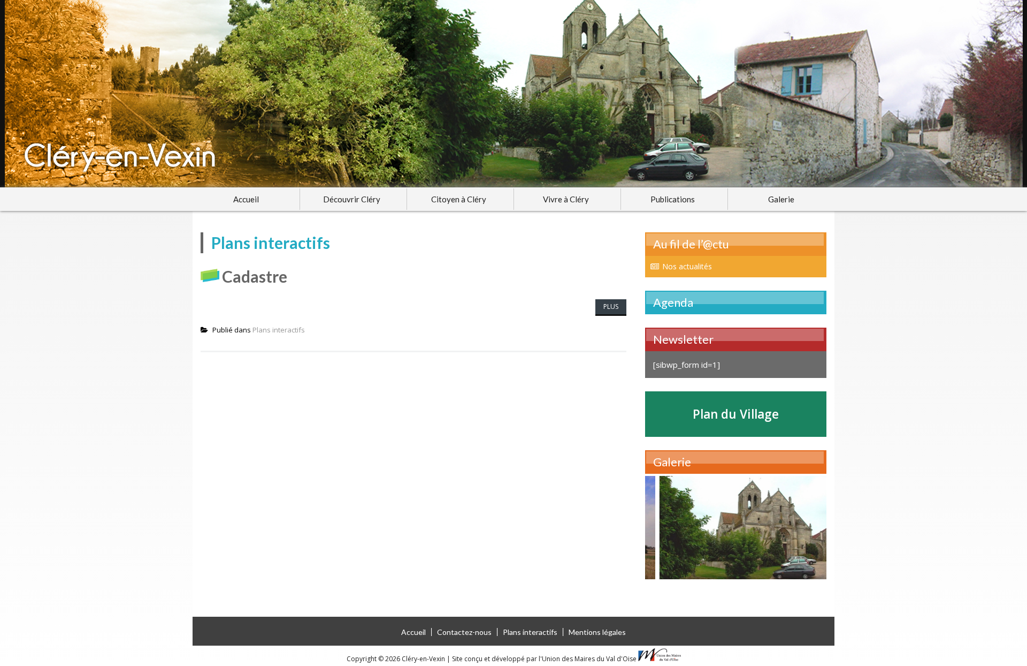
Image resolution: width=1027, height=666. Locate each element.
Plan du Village (736, 414)
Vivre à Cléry (566, 199)
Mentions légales (597, 632)
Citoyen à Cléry (458, 199)
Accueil (246, 199)
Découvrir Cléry (351, 199)
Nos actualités (687, 266)
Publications (672, 199)
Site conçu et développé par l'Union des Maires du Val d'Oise (544, 658)
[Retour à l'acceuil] (513, 93)
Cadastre (254, 276)
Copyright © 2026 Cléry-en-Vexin (397, 658)
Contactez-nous (464, 632)
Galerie (781, 199)
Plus (610, 306)
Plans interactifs (278, 330)
